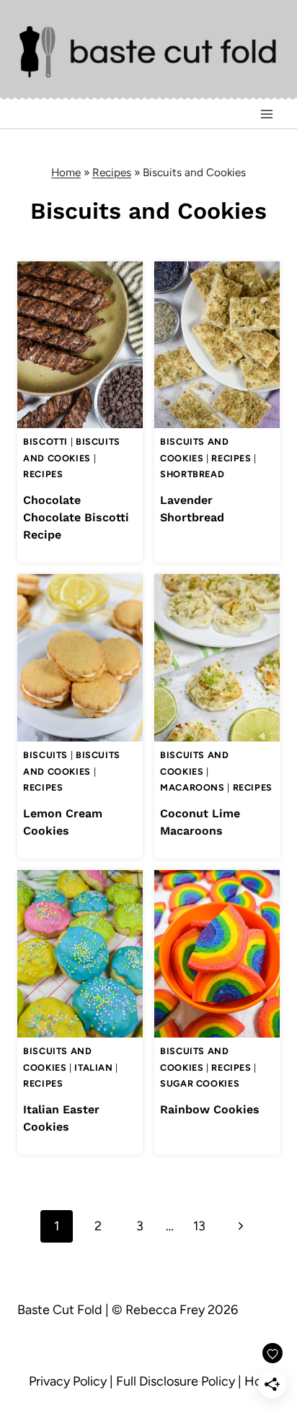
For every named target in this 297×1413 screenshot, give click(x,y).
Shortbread (192, 474)
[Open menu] (266, 114)
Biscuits (45, 754)
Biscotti (45, 441)
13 (199, 1226)
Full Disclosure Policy (175, 1381)
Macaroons (192, 787)
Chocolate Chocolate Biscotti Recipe (76, 517)
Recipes (111, 172)
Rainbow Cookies (210, 1109)
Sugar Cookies (199, 1083)
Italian (93, 1067)
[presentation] (80, 344)
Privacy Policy (68, 1381)
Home (66, 172)
